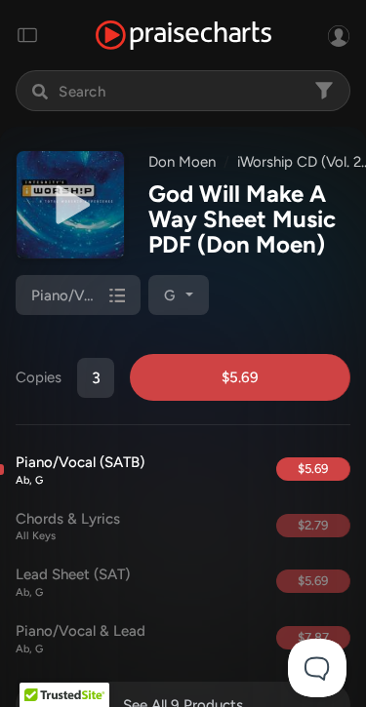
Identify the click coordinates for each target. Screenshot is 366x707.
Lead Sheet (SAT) (73, 582)
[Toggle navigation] (27, 35)
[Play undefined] (70, 205)
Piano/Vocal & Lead (80, 638)
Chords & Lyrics (68, 526)
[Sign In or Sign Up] (338, 35)
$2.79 (313, 525)
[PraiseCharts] (183, 35)
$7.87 (313, 637)
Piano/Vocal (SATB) (80, 470)
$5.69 (240, 377)
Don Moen (182, 162)
